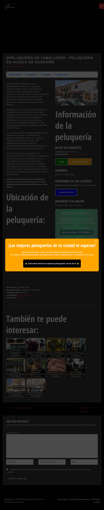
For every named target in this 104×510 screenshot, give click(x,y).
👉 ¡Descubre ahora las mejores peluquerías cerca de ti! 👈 (52, 264)
